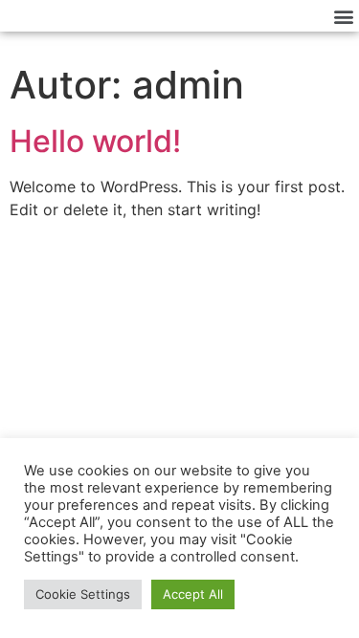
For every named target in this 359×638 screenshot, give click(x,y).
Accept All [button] (193, 594)
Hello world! (95, 141)
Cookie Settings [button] (82, 594)
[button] (343, 16)
